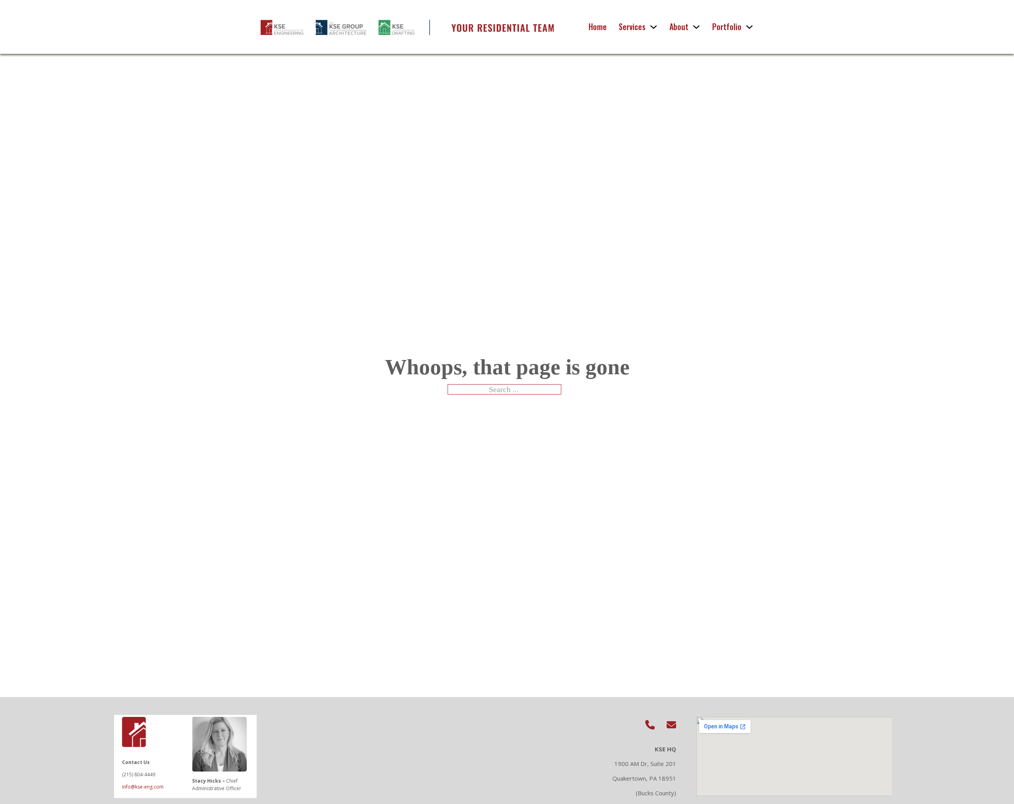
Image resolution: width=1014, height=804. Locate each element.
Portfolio (726, 26)
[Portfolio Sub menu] (749, 27)
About (678, 26)
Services (632, 26)
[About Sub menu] (696, 27)
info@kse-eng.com (143, 786)
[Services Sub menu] (654, 27)
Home (598, 26)
